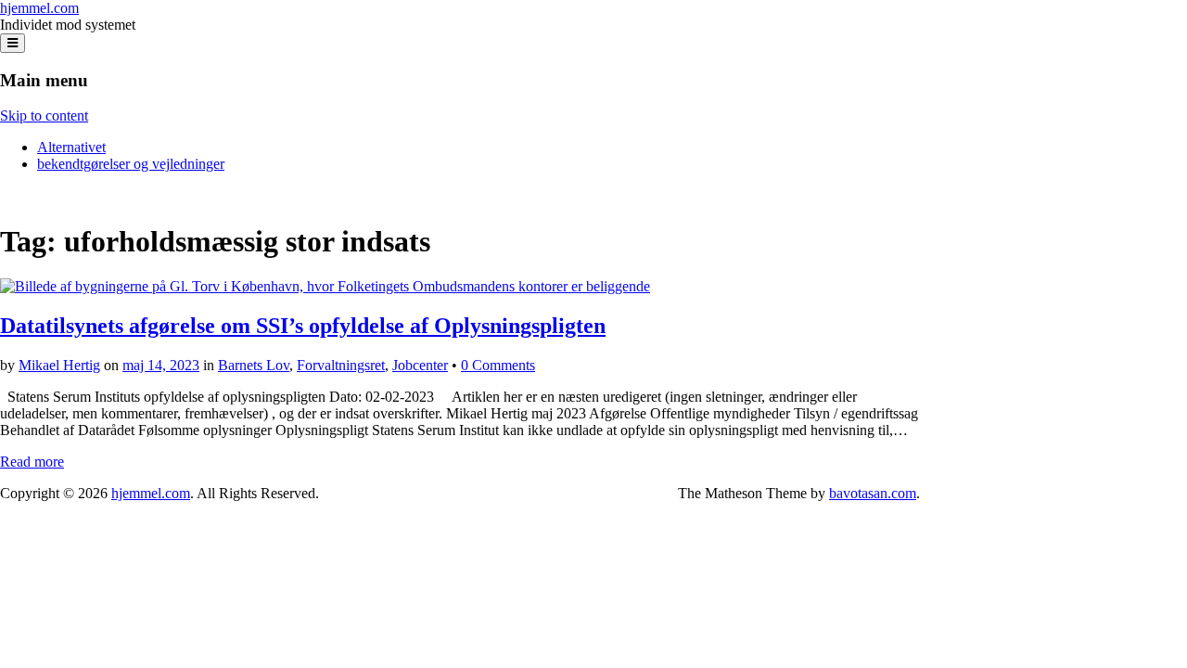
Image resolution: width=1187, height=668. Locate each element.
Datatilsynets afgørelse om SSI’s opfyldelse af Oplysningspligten (303, 326)
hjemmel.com (39, 8)
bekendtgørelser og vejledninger (130, 164)
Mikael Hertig (59, 365)
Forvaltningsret (341, 365)
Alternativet (71, 147)
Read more (32, 461)
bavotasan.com (872, 493)
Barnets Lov (253, 365)
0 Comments (498, 365)
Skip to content (44, 115)
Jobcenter (420, 365)
